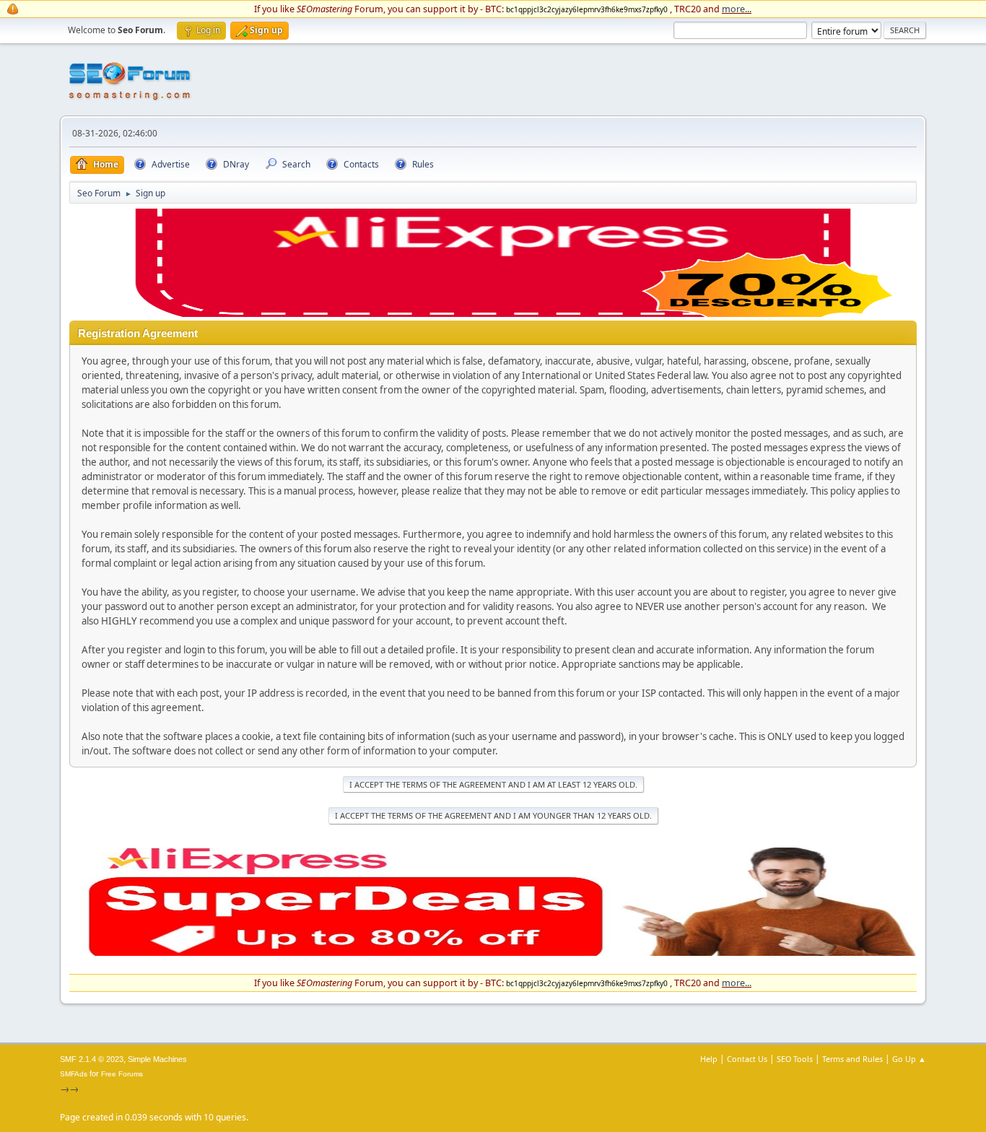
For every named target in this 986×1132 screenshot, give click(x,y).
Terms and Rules (852, 1058)
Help (708, 1058)
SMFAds (73, 1074)
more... (736, 8)
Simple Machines (157, 1059)
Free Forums (122, 1074)
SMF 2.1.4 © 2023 (91, 1059)
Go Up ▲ (909, 1058)
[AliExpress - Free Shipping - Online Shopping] (493, 313)
